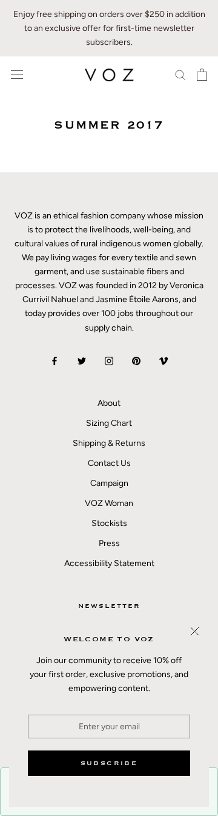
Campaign (109, 483)
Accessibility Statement (109, 563)
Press (109, 543)
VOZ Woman (109, 503)
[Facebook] (54, 361)
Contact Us (109, 463)
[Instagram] (109, 361)
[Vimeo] (163, 361)
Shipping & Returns (109, 443)
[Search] (180, 74)
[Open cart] (202, 75)
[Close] (194, 631)
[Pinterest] (136, 361)
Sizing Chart (109, 423)
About (109, 403)
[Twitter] (82, 361)
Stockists (109, 523)
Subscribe (109, 763)
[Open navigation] (17, 74)
